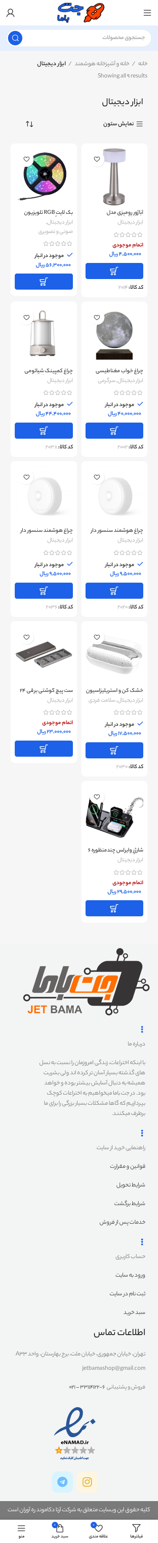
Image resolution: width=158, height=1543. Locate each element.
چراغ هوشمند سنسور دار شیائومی (47, 534)
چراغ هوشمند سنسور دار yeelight (117, 534)
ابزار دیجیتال (130, 222)
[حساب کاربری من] (10, 12)
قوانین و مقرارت (127, 1167)
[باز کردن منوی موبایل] (147, 12)
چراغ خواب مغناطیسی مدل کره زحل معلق (119, 374)
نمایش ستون (118, 124)
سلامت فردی (101, 701)
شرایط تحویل (130, 1185)
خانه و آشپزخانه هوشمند (101, 64)
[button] (44, 282)
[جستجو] (15, 38)
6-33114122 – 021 (87, 1387)
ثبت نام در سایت (127, 1294)
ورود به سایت (130, 1275)
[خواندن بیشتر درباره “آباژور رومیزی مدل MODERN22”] (115, 271)
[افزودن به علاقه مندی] (97, 159)
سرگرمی (106, 381)
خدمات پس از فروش (122, 1223)
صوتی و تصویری (55, 232)
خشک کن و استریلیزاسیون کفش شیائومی (114, 694)
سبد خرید (134, 1313)
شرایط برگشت (129, 1204)
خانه (142, 64)
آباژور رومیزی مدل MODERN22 (125, 216)
